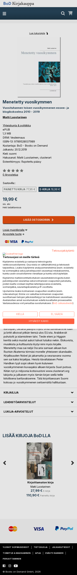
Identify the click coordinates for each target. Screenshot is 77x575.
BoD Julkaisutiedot (63, 303)
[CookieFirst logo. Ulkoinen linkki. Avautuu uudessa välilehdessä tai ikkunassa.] (13, 254)
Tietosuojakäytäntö (63, 250)
